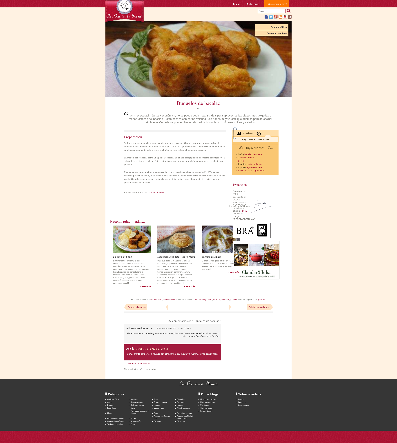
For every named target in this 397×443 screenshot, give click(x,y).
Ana (128, 348)
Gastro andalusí (206, 408)
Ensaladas (181, 402)
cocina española (219, 299)
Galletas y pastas (137, 405)
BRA (244, 211)
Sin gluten (157, 421)
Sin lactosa (181, 421)
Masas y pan (159, 408)
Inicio (236, 4)
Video (133, 424)
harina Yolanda (254, 164)
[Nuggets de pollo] (132, 239)
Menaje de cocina (183, 408)
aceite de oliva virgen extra (251, 170)
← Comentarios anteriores (137, 363)
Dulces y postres (160, 402)
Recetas (241, 399)
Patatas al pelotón (137, 307)
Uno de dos (204, 405)
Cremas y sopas (137, 402)
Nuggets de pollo (122, 256)
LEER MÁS (145, 286)
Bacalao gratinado (212, 256)
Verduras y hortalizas (115, 424)
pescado (233, 299)
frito (227, 299)
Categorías (253, 4)
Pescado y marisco (277, 33)
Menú (109, 413)
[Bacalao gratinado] (221, 239)
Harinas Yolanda (155, 192)
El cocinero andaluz (207, 402)
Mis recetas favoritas (208, 399)
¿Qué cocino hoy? (277, 4)
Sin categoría (136, 421)
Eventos (110, 405)
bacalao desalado (253, 154)
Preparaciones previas (115, 418)
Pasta (156, 413)
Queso (133, 418)
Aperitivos (134, 399)
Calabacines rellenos (259, 307)
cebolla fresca (247, 157)
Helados (157, 405)
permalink (261, 299)
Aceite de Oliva (279, 27)
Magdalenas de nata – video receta (176, 256)
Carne (109, 402)
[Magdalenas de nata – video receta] (176, 239)
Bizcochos (181, 399)
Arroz (156, 399)
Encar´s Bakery (206, 411)
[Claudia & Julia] (256, 278)
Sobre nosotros (243, 405)
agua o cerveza (254, 167)
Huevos (180, 405)
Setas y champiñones (115, 421)
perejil (241, 161)
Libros (133, 408)
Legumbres (111, 408)
